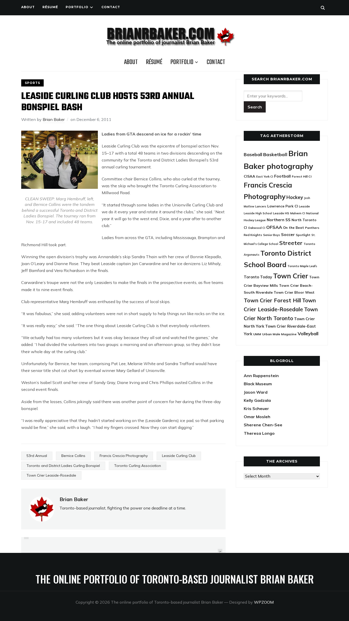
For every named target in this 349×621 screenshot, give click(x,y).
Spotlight (303, 235)
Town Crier (290, 276)
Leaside (304, 206)
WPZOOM (264, 602)
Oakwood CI (256, 228)
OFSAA (274, 227)
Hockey (294, 197)
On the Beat (293, 228)
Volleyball (308, 333)
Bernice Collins (73, 455)
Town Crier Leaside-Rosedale (51, 475)
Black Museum (258, 383)
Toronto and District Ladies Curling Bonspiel (63, 465)
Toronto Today (258, 277)
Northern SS (278, 219)
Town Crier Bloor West (294, 292)
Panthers (312, 228)
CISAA (249, 176)
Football (282, 176)
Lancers (260, 206)
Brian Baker (54, 119)
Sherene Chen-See (263, 424)
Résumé (50, 7)
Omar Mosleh (257, 416)
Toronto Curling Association (137, 465)
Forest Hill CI (301, 176)
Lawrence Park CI (282, 206)
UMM (257, 334)
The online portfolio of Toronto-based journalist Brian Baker (175, 579)
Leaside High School (258, 213)
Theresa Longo (259, 433)
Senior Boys (271, 235)
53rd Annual (37, 455)
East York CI (264, 176)
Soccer (288, 234)
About (28, 7)
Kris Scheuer (256, 408)
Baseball (253, 154)
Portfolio (77, 7)
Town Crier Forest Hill (272, 300)
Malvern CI (297, 213)
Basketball (275, 154)
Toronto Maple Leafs (302, 266)
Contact (110, 7)
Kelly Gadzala (257, 400)
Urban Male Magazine (279, 334)
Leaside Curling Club (179, 455)
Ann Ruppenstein (261, 375)
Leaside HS (281, 213)
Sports (32, 83)
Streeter (291, 242)
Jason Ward (255, 392)
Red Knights (253, 235)
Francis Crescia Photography (124, 455)
